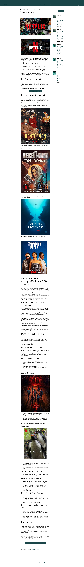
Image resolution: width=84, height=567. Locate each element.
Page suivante (59, 85)
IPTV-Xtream (33, 81)
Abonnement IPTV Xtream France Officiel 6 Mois (60, 77)
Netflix (26, 73)
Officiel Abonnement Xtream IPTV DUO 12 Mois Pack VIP (60, 21)
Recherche (55, 8)
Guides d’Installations (35, 549)
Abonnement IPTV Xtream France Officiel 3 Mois (60, 50)
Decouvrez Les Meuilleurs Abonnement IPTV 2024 (35, 542)
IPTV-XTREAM (7, 4)
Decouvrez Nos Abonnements (35, 91)
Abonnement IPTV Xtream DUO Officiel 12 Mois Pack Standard (60, 35)
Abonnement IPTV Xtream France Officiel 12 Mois (60, 63)
